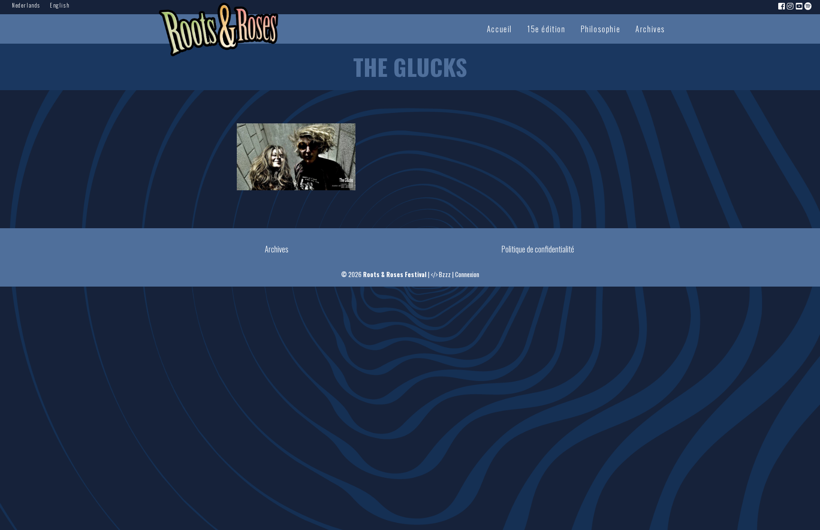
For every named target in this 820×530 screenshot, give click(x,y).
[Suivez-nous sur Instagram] (790, 5)
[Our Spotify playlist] (808, 5)
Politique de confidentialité (538, 249)
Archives (650, 29)
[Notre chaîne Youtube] (799, 5)
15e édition (546, 29)
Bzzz (445, 274)
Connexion (467, 274)
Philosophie (601, 29)
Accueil (499, 29)
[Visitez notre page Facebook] (782, 5)
